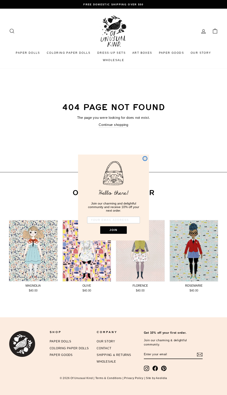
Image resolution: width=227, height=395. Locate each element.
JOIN (113, 230)
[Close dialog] (145, 158)
